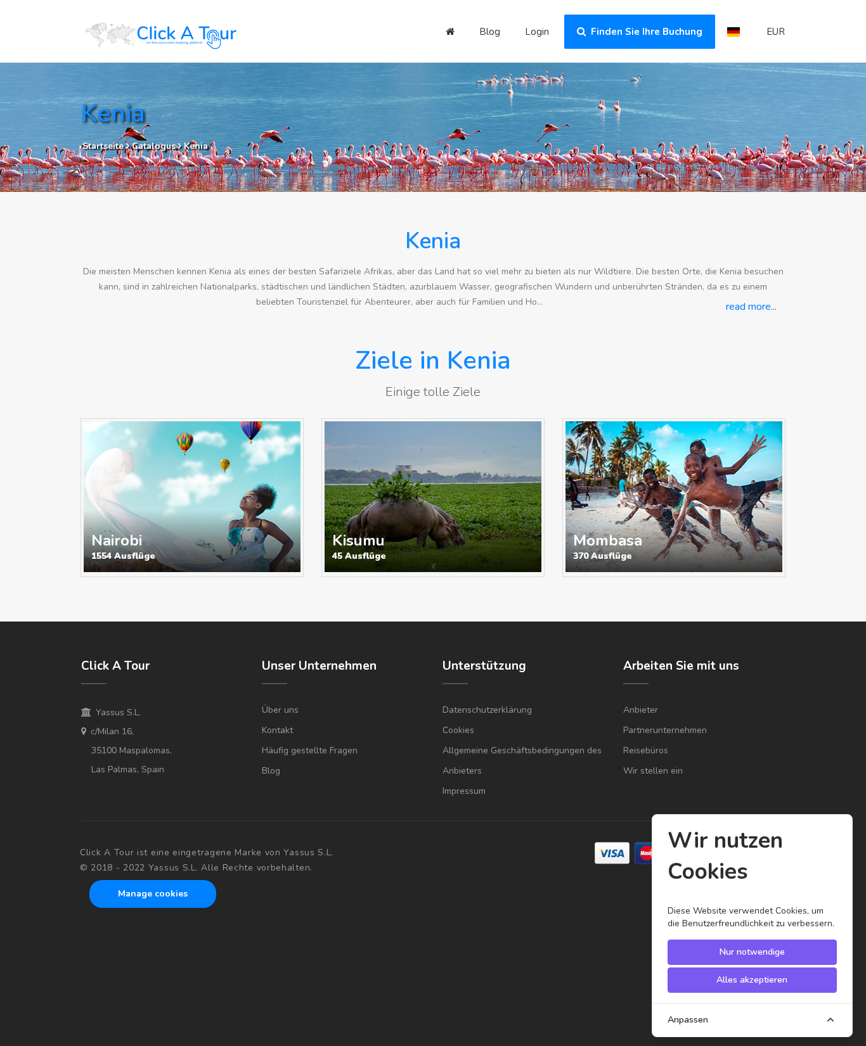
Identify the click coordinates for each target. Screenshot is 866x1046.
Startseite (103, 146)
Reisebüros (645, 750)
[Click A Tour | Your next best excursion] (160, 37)
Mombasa (607, 540)
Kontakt (277, 730)
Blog (489, 31)
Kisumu (358, 540)
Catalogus (155, 146)
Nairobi (116, 540)
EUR (775, 31)
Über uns (280, 710)
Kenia (196, 146)
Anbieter (640, 710)
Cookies (458, 730)
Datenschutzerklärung (487, 710)
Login (537, 31)
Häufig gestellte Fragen (310, 750)
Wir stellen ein (653, 771)
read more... (751, 307)
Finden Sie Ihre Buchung (644, 31)
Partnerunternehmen (665, 730)
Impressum (464, 791)
